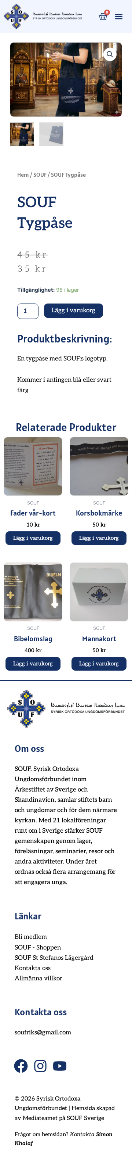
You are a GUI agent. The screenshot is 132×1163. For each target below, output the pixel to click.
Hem (23, 174)
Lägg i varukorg (73, 310)
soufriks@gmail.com (43, 1032)
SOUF (40, 174)
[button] (119, 16)
